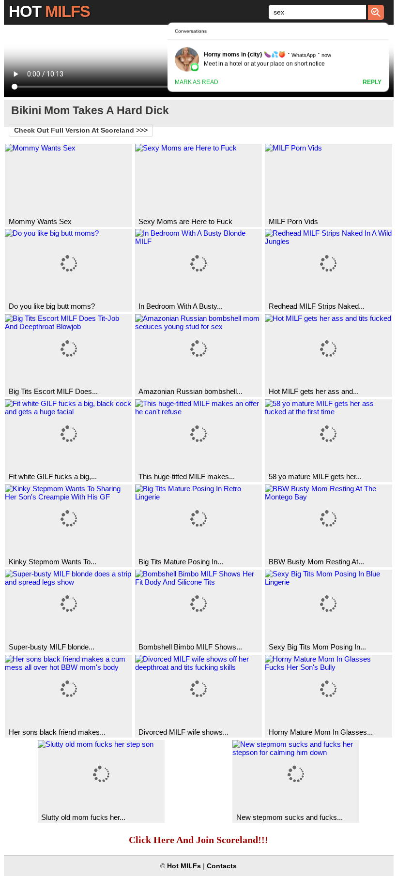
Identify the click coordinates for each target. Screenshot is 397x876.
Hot (49, 11)
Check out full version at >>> (81, 130)
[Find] (376, 12)
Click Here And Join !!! (198, 839)
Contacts (222, 866)
